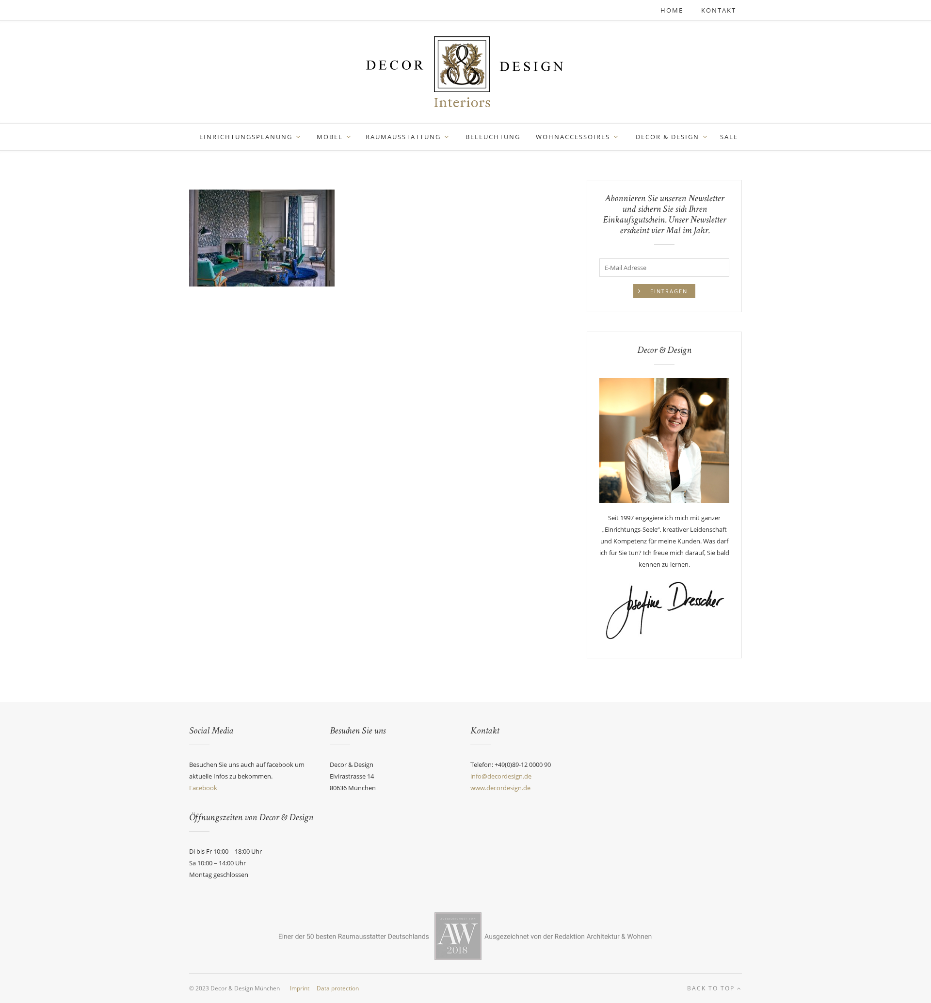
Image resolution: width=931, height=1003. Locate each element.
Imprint (299, 988)
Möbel (330, 136)
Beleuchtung (493, 136)
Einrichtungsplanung (245, 136)
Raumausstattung (403, 136)
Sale (729, 136)
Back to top (712, 988)
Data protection (338, 988)
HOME (673, 10)
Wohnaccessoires (573, 136)
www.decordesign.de (500, 787)
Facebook (203, 787)
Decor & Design (667, 136)
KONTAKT (718, 10)
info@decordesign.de (500, 776)
